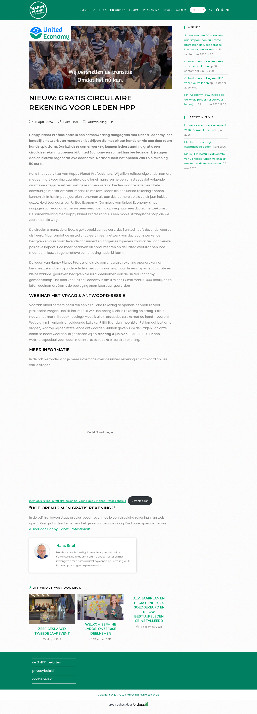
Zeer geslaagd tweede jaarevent (52, 631)
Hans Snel (70, 122)
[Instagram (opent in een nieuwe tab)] (222, 9)
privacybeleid (43, 670)
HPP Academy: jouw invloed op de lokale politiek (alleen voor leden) (204, 99)
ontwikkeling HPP (100, 122)
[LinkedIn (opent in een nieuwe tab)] (227, 9)
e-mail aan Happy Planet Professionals (59, 529)
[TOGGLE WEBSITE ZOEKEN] (211, 10)
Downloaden (140, 501)
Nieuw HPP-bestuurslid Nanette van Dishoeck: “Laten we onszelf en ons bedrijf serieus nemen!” (205, 158)
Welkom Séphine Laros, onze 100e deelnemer (100, 629)
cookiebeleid (42, 679)
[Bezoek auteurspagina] (42, 551)
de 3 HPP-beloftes (46, 662)
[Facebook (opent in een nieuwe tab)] (217, 9)
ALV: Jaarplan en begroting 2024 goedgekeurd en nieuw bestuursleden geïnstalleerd (149, 609)
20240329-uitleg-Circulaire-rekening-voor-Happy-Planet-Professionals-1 (77, 501)
